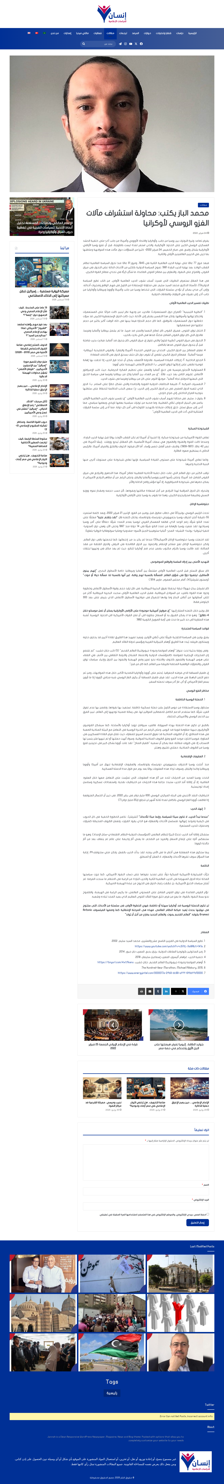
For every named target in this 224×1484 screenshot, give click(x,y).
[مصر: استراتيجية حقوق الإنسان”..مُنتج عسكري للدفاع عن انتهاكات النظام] (112, 1313)
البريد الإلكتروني (200, 1200)
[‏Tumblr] (158, 991)
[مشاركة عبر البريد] (149, 991)
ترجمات (123, 33)
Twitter (209, 1404)
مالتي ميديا (82, 33)
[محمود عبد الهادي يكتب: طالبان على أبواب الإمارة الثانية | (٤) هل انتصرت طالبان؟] (180, 1352)
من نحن (55, 33)
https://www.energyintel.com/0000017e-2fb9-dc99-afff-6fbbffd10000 (160, 973)
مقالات (110, 33)
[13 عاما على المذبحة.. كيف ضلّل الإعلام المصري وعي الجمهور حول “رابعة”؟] (59, 312)
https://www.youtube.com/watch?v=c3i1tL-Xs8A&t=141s (169, 946)
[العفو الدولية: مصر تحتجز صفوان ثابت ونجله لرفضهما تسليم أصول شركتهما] (43, 1274)
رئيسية (112, 1393)
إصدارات (67, 33)
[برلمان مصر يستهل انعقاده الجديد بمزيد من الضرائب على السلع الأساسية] (180, 1274)
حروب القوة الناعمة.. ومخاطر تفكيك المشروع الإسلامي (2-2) (31, 426)
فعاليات (98, 33)
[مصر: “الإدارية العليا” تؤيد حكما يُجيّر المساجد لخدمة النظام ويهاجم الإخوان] (43, 1313)
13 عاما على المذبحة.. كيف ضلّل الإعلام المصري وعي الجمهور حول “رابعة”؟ (33, 311)
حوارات (147, 33)
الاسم (205, 1185)
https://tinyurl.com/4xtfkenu (116, 962)
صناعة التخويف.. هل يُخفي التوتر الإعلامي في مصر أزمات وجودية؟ (31, 459)
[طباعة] (141, 991)
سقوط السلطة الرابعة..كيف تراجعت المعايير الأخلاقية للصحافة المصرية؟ (32, 442)
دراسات (179, 33)
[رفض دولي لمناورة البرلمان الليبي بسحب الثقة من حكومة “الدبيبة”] (112, 1352)
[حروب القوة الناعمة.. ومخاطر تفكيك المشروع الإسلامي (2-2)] (59, 426)
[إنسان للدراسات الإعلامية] (112, 14)
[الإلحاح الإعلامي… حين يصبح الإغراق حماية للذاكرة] (189, 1088)
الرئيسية (192, 33)
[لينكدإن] (166, 991)
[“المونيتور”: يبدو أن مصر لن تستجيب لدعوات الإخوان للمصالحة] (43, 1352)
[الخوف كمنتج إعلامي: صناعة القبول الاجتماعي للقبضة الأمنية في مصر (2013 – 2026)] (59, 349)
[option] (42, 216)
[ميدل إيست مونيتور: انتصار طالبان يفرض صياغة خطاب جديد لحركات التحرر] (112, 1274)
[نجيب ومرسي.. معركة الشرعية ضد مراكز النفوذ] (102, 1088)
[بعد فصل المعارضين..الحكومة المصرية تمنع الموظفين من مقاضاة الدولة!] (180, 1313)
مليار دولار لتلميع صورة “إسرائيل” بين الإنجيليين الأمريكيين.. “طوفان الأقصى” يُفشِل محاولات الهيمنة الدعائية (32, 369)
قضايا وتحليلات (163, 33)
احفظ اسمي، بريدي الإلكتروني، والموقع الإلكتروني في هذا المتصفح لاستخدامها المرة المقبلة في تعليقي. (152, 1214)
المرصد (135, 33)
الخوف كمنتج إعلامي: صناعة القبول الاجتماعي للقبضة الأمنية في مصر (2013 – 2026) (31, 349)
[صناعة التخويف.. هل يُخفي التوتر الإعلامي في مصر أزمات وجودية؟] (146, 1088)
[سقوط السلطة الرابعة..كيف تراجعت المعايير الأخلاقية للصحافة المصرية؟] (59, 443)
